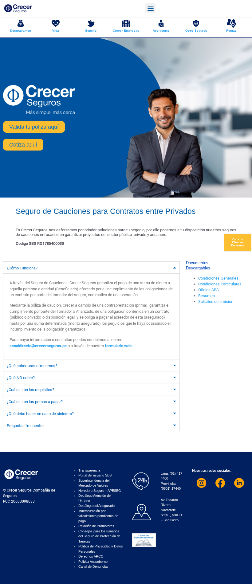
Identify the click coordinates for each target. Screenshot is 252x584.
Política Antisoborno (93, 561)
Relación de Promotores (96, 526)
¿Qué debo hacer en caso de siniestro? (40, 413)
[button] (150, 8)
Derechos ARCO (91, 556)
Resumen (206, 295)
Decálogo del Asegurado (96, 506)
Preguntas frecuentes (26, 425)
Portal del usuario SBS (95, 475)
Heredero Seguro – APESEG (99, 490)
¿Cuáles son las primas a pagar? (35, 401)
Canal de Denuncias (93, 566)
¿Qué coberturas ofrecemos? (32, 365)
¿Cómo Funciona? (22, 268)
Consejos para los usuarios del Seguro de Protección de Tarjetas (99, 536)
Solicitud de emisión (215, 301)
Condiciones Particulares (220, 284)
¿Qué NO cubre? (21, 377)
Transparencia (89, 470)
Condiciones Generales (218, 278)
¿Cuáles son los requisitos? (30, 389)
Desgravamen (20, 30)
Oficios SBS (208, 290)
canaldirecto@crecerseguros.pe (38, 345)
